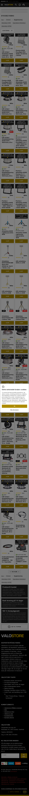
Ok (14, 406)
